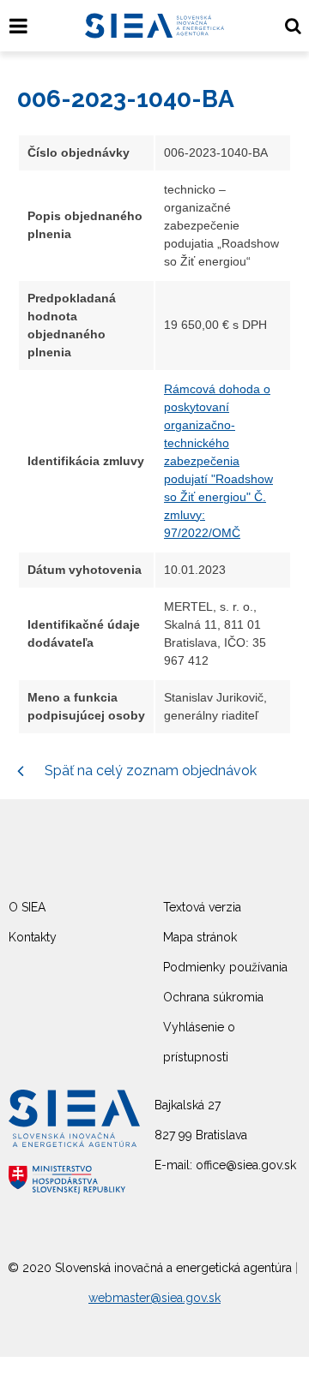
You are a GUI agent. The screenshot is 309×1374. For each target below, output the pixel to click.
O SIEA (27, 907)
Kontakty (33, 937)
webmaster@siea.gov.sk (154, 1298)
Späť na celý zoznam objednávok (149, 770)
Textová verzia (202, 907)
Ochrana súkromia (213, 997)
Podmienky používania (225, 967)
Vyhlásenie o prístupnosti (199, 1042)
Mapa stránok (200, 937)
